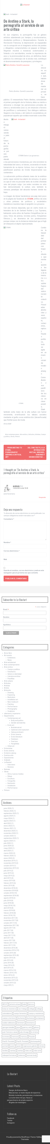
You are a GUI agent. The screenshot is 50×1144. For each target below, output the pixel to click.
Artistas (37, 434)
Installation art (13, 699)
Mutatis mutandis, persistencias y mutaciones (25, 1095)
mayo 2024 (8, 818)
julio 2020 (7, 843)
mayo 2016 (8, 965)
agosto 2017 (8, 928)
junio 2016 (7, 963)
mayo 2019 (8, 876)
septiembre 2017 (10, 925)
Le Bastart (8, 762)
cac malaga (22, 1009)
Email (6, 609)
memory (24, 1037)
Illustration (11, 697)
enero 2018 (8, 915)
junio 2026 (7, 808)
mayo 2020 (8, 848)
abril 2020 (7, 851)
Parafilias (11, 679)
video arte (37, 1051)
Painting (11, 704)
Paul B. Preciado (8, 1041)
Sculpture (11, 711)
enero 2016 (8, 975)
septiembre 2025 (10, 813)
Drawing (11, 693)
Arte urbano (8, 681)
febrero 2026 (8, 811)
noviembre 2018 (10, 890)
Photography (12, 709)
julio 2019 (7, 871)
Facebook (10, 1118)
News (10, 660)
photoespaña (35, 1041)
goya (18, 1027)
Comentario (9, 519)
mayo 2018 (8, 905)
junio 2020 (7, 846)
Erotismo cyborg (10, 753)
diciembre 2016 (9, 948)
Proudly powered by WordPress (18, 1137)
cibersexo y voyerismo (12, 713)
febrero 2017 (8, 943)
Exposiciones (9, 758)
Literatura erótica (14, 676)
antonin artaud (15, 1004)
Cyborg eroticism (17, 732)
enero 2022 (8, 826)
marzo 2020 (8, 853)
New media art (13, 702)
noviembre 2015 (10, 980)
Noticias (7, 769)
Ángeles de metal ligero (17, 1102)
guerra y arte (27, 1027)
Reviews (11, 767)
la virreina (34, 1032)
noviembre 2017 (10, 920)
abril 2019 (7, 878)
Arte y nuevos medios (15, 774)
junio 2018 (7, 903)
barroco (31, 1004)
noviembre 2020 (10, 833)
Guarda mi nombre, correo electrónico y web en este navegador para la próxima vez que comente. (24, 572)
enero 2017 (8, 945)
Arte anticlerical (10, 662)
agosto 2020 (8, 841)
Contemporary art (14, 718)
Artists (6, 688)
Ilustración (11, 783)
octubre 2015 (8, 983)
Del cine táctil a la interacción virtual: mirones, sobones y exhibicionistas (36, 452)
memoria (15, 1037)
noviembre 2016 (10, 950)
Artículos (31, 434)
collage (31, 1009)
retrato (41, 1046)
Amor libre (8, 653)
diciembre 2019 (9, 861)
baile (24, 1004)
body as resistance (9, 1009)
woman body (32, 1055)
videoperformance (9, 1055)
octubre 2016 (8, 953)
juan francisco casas (9, 1032)
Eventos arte (8, 755)
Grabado (7, 760)
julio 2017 (7, 930)
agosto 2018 (8, 898)
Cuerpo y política (14, 669)
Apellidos (7, 625)
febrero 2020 (8, 856)
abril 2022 (7, 823)
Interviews (11, 765)
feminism (20, 1023)
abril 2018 (7, 908)
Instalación (11, 785)
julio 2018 (7, 900)
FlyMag (39, 1137)
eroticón (16, 486)
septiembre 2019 (10, 868)
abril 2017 (7, 938)
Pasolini (32, 1037)
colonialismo (7, 1013)
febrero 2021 (8, 828)
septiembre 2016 (10, 955)
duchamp (21, 1018)
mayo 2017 (8, 935)
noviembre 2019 (10, 863)
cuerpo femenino (20, 1013)
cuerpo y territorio (8, 1018)
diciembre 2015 (9, 978)
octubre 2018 (8, 893)
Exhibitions (11, 658)
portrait (5, 1046)
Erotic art (11, 725)
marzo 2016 (8, 970)
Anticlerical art (16, 727)
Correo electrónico (12, 551)
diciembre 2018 (9, 888)
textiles (5, 1051)
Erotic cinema (16, 734)
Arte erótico (24, 434)
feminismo (31, 1023)
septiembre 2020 (10, 838)
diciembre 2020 (9, 831)
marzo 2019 (8, 880)
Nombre (7, 542)
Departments (9, 716)
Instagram (11, 1123)
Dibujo (10, 776)
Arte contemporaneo (12, 434)
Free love (14, 741)
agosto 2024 (8, 816)
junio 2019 (7, 873)
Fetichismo (12, 672)
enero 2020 (8, 858)
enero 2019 (8, 885)
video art (28, 1051)
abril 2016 (7, 968)
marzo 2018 (8, 910)
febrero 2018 (8, 913)
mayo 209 (7, 985)
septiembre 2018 (10, 895)
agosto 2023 (8, 821)
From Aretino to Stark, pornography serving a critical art (13, 452)
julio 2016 (7, 960)
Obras (12, 436)
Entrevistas (8, 748)
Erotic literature (16, 737)
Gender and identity (18, 723)
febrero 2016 (8, 973)
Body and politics (17, 720)
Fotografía (11, 781)
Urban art (11, 746)
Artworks (7, 690)
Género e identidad (14, 674)
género (36, 1027)
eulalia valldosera (8, 1023)
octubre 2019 (8, 866)
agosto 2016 (8, 958)
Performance (12, 706)
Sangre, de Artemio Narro (18, 1090)
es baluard (40, 1018)
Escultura (11, 779)
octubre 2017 (8, 923)
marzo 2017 (8, 940)
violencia (21, 1055)
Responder (42, 497)
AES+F (4, 1004)
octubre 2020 (8, 836)
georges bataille (8, 1027)
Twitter (9, 1120)
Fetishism (14, 739)
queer (12, 1046)
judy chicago (24, 1032)
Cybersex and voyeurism (20, 730)
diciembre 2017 (9, 918)
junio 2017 (7, 933)
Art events (8, 655)
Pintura (17, 436)
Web (5, 559)
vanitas (12, 1051)
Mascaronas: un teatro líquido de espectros (24, 1093)
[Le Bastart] (25, 5)
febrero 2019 (8, 883)
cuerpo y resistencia (36, 1013)
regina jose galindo (30, 1046)
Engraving (11, 695)
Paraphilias (15, 744)
